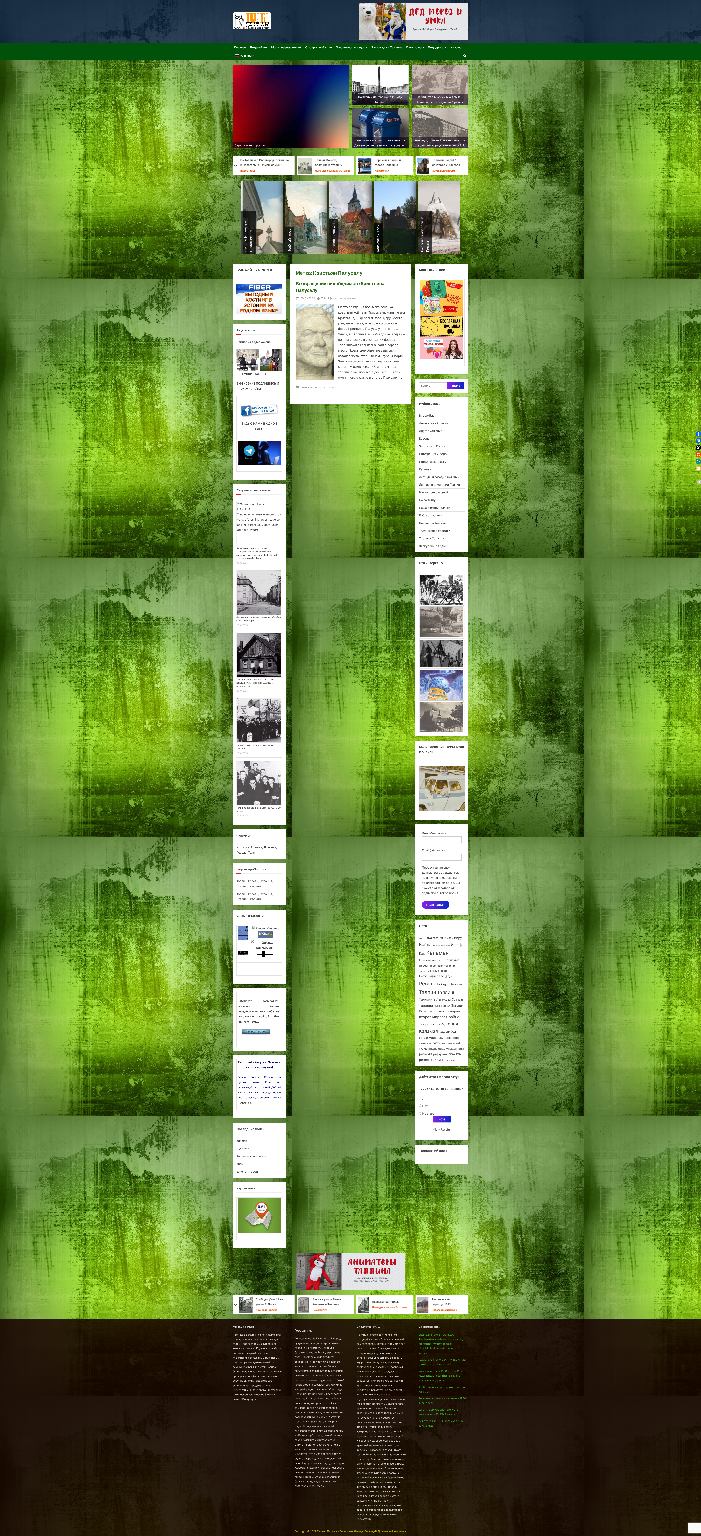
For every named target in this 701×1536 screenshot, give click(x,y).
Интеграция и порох (433, 454)
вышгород (424, 1024)
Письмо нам (415, 47)
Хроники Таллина (266, 170)
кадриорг (448, 1031)
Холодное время (442, 1006)
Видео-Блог (258, 47)
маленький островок (444, 1038)
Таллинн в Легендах (435, 999)
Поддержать (437, 47)
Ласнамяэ (451, 960)
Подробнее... (245, 1102)
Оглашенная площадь (351, 47)
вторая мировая (452, 1011)
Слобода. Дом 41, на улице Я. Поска (388, 1302)
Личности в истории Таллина (327, 171)
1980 (435, 938)
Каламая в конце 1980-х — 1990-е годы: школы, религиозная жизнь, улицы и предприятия (256, 683)
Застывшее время (441, 945)
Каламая (457, 47)
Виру (458, 938)
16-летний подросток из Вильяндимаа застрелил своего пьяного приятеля (270, 1302)
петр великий (451, 1043)
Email (434, 850)
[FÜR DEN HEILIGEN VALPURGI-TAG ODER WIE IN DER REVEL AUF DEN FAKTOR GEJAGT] (441, 685)
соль (239, 1164)
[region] (259, 360)
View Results (442, 1129)
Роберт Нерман (449, 984)
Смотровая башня (318, 47)
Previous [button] (241, 359)
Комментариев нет (344, 298)
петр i (436, 1043)
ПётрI (443, 970)
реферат (425, 1054)
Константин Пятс (431, 960)
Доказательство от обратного (269, 162)
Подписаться (435, 904)
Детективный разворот (436, 423)
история (435, 1024)
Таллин (427, 992)
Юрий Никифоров (430, 1011)
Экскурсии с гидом (433, 546)
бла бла (241, 1141)
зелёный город (247, 1171)
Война (425, 944)
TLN (323, 298)
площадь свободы (455, 1049)
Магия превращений (286, 47)
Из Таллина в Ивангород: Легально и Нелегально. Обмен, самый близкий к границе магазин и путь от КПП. (383, 163)
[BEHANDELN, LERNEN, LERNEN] (441, 652)
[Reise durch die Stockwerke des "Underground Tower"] (441, 620)
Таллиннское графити (434, 531)
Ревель (427, 984)
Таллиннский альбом (251, 1156)
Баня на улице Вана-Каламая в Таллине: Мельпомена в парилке (447, 1302)
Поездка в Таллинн (432, 523)
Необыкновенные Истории (437, 965)
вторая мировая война (439, 1017)
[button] (698, 434)
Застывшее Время (432, 446)
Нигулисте (424, 971)
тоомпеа (439, 1060)
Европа (424, 438)
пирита (423, 1048)
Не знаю (428, 1113)
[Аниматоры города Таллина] (413, 21)
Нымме (434, 971)
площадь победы (436, 1049)
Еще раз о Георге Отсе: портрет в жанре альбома (330, 163)
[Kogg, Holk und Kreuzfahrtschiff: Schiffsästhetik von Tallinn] (441, 589)
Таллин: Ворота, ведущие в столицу (447, 162)
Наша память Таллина (435, 508)
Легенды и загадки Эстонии (451, 170)
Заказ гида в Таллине (386, 47)
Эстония (457, 1005)
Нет (425, 1106)
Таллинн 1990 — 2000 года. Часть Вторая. (330, 1302)
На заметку (427, 500)
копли (423, 1038)
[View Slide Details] (244, 360)
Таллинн (446, 992)
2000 (442, 938)
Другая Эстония (430, 431)
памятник (425, 1043)
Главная (240, 47)
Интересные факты (433, 461)
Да (424, 1098)
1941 (421, 938)
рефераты (440, 1054)
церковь (451, 1060)
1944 (428, 938)
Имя (434, 833)
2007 (450, 938)
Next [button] (277, 359)
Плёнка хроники (431, 515)
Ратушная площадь (435, 976)
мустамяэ (243, 1148)
